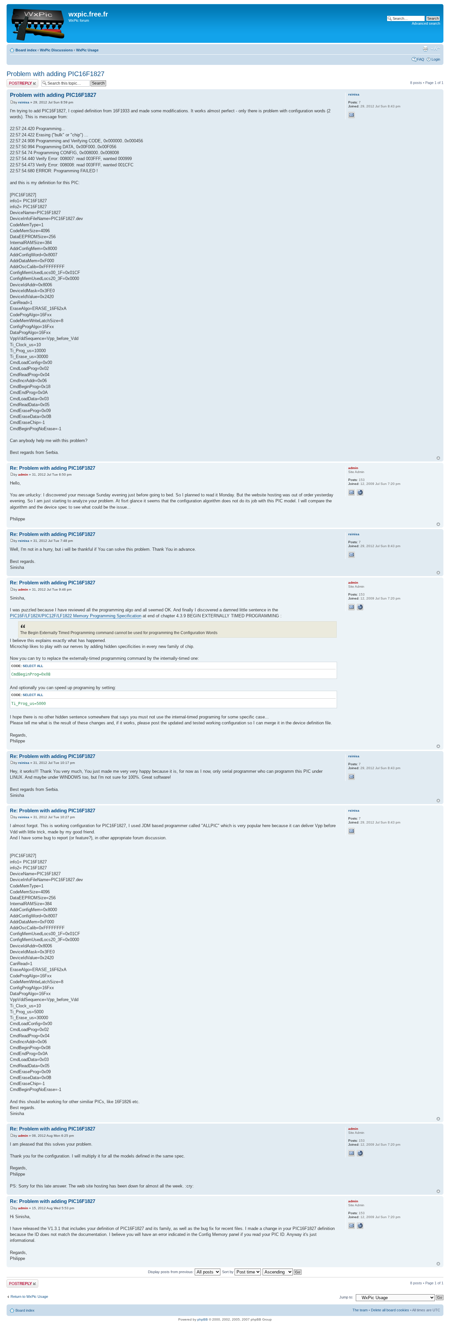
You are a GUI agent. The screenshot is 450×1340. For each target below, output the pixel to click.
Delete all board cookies (390, 1310)
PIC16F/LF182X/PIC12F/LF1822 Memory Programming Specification (75, 615)
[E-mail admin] (351, 492)
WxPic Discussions (56, 50)
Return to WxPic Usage (29, 1296)
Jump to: (346, 1297)
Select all (33, 666)
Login (436, 59)
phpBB (202, 1319)
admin (23, 474)
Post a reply (16, 81)
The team (360, 1310)
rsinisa (23, 102)
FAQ (420, 59)
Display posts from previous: (171, 1272)
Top (438, 458)
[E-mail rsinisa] (351, 115)
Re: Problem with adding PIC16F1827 (52, 468)
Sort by (228, 1272)
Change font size (435, 49)
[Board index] (38, 23)
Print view (425, 49)
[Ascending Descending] (282, 1272)
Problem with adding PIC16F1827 (55, 73)
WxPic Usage (87, 50)
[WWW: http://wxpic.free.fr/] (360, 492)
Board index (26, 50)
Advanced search (426, 23)
